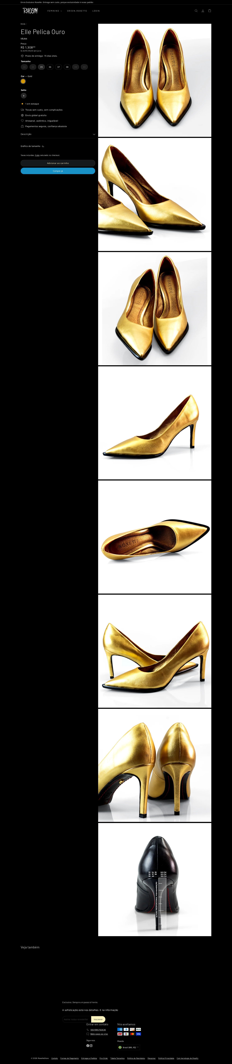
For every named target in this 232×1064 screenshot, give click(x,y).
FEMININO (54, 11)
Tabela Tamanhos (117, 1058)
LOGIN (96, 11)
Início (23, 24)
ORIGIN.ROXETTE (77, 11)
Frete (37, 155)
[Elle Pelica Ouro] (35, 972)
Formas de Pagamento (69, 1058)
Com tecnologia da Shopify (187, 1058)
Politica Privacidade (166, 1058)
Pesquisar (152, 1058)
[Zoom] (154, 80)
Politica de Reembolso (136, 1058)
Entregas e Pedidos (89, 1058)
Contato (54, 1058)
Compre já (58, 171)
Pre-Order (104, 1058)
